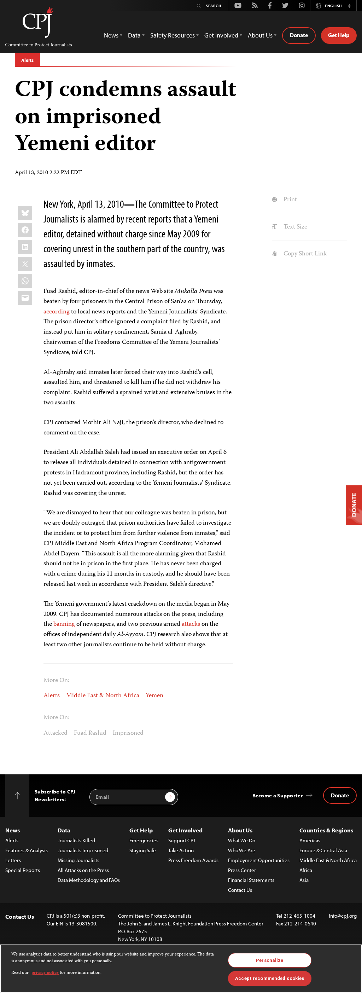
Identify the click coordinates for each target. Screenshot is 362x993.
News (12, 830)
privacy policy (45, 973)
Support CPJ (181, 840)
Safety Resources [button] (172, 35)
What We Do (241, 840)
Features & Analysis (26, 850)
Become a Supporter (277, 795)
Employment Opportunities (259, 860)
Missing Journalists (78, 860)
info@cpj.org (343, 915)
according (56, 312)
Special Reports (22, 870)
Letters (13, 860)
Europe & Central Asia (323, 850)
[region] (181, 968)
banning (64, 624)
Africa (305, 870)
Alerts (27, 60)
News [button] (111, 35)
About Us (240, 830)
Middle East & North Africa (102, 696)
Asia (304, 880)
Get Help (339, 35)
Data (64, 830)
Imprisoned (128, 733)
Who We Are (241, 850)
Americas (309, 840)
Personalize (269, 960)
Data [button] (134, 35)
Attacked (55, 733)
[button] (349, 5)
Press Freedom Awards (193, 860)
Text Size (294, 227)
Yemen (154, 696)
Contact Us (240, 890)
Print (289, 200)
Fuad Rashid (90, 733)
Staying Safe (142, 850)
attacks (191, 624)
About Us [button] (260, 35)
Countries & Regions (326, 830)
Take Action (181, 850)
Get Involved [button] (221, 35)
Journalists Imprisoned (83, 850)
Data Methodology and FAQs (89, 880)
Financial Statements (251, 880)
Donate (299, 35)
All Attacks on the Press (83, 870)
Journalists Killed (76, 840)
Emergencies (143, 840)
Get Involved (185, 830)
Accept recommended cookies (269, 978)
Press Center (242, 870)
